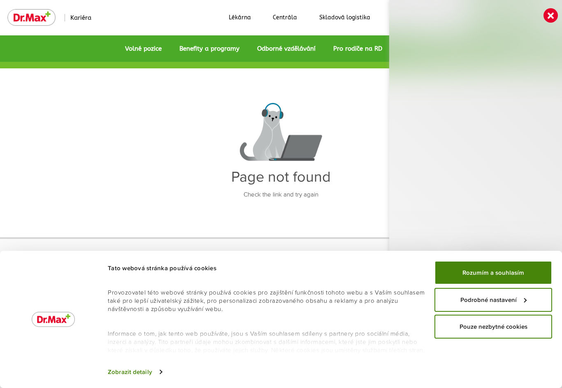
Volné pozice (143, 48)
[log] (475, 181)
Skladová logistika (344, 17)
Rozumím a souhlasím (493, 272)
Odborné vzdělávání (286, 48)
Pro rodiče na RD (357, 48)
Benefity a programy (209, 48)
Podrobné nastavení (488, 300)
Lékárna (240, 17)
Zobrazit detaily (130, 372)
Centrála (285, 17)
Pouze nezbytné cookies (493, 326)
